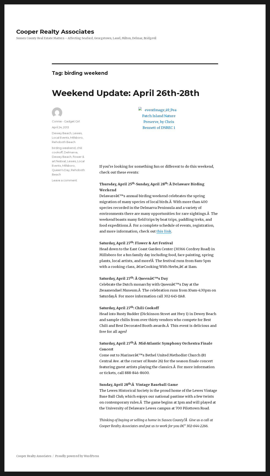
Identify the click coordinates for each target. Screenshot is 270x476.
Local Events (60, 137)
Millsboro (76, 137)
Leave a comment (64, 180)
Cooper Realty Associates (55, 31)
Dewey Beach (62, 133)
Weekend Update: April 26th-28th (126, 93)
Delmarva (70, 152)
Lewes (77, 133)
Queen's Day (61, 170)
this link (164, 231)
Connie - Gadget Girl (66, 121)
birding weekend (64, 148)
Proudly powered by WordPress (77, 456)
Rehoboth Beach (64, 142)
